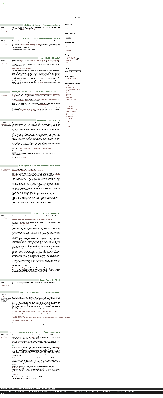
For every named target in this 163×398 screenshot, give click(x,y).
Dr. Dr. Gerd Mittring (17, 368)
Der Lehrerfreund (70, 87)
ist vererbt (38, 44)
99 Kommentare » (4, 337)
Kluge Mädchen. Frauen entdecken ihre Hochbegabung (34, 112)
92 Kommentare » (4, 218)
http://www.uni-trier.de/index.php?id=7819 (22, 320)
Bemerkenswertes (70, 57)
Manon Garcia (69, 96)
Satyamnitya (69, 118)
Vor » (61, 23)
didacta (26, 334)
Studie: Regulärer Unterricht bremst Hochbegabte (40, 292)
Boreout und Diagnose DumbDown (46, 213)
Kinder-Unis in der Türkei (49, 280)
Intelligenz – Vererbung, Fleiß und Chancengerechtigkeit (37, 38)
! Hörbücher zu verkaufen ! (72, 45)
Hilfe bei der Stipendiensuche (48, 120)
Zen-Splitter (68, 126)
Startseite (68, 26)
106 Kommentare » (5, 97)
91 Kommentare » (4, 44)
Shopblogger (69, 121)
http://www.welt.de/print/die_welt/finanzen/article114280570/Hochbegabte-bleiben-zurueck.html (35, 311)
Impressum (68, 50)
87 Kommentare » (4, 63)
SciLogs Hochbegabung (71, 99)
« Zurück (12, 23)
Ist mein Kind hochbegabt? (49, 58)
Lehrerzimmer (69, 94)
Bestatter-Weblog (70, 106)
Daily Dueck (37, 215)
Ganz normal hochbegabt (28, 110)
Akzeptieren (51, 388)
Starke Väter (23, 60)
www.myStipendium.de (25, 148)
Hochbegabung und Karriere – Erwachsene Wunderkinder (27, 170)
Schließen (2, 393)
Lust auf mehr (43, 104)
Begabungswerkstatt (71, 85)
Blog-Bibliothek (69, 108)
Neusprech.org (69, 116)
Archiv (67, 71)
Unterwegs (68, 62)
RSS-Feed (68, 28)
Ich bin (67, 48)
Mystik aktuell (69, 115)
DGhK (41, 82)
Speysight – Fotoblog (71, 78)
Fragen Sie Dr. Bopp (71, 111)
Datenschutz (69, 46)
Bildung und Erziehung (71, 59)
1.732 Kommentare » (5, 285)
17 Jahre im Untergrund (28, 30)
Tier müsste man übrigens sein (20, 268)
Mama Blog (68, 113)
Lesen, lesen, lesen (24, 223)
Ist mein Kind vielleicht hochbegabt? (22, 68)
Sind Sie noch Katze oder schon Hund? (29, 109)
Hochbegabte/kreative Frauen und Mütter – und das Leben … (35, 92)
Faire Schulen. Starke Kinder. (73, 89)
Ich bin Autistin (69, 92)
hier (18, 283)
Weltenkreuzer (69, 125)
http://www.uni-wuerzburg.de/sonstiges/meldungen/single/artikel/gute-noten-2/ (31, 313)
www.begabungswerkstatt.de (25, 96)
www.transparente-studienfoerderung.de (43, 148)
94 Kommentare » (4, 31)
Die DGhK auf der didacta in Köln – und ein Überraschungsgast (34, 332)
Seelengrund (69, 120)
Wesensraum (69, 64)
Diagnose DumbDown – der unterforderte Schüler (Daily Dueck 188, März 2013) (32, 219)
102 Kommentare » (5, 171)
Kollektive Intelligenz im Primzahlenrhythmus (41, 25)
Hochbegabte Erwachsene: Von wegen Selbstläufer (39, 166)
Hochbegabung (69, 60)
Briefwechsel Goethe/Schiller (73, 109)
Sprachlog (68, 123)
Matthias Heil (69, 97)
